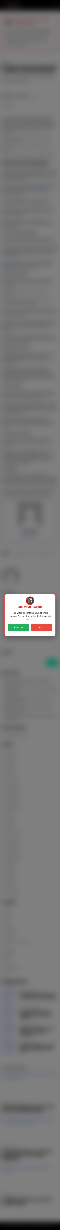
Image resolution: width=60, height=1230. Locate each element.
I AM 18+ (18, 627)
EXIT (41, 627)
